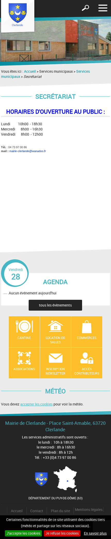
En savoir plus (95, 533)
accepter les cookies (36, 404)
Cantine (24, 338)
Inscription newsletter (55, 371)
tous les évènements (55, 305)
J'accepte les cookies (23, 533)
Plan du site (60, 510)
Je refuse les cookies (62, 533)
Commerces (86, 338)
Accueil (30, 71)
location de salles (55, 340)
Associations (24, 369)
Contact (36, 510)
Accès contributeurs (86, 371)
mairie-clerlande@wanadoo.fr (27, 151)
